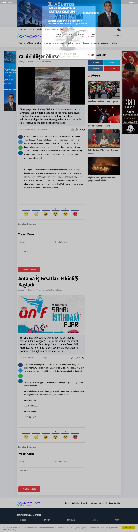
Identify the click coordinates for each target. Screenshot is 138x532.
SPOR (78, 43)
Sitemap (94, 503)
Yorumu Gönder (29, 270)
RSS (87, 503)
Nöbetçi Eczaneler (57, 29)
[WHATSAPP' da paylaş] (20, 147)
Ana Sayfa (21, 62)
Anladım (128, 527)
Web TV (31, 29)
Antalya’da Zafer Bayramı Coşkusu (103, 101)
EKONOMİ (47, 43)
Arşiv (111, 503)
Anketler (47, 29)
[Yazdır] (72, 129)
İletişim (117, 503)
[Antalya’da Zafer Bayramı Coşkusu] (104, 90)
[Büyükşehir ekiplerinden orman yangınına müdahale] (104, 166)
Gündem (31, 62)
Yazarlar (39, 29)
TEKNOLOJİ (105, 43)
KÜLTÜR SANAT (59, 43)
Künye (68, 503)
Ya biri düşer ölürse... (44, 62)
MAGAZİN (95, 43)
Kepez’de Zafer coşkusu (99, 126)
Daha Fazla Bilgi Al (11, 529)
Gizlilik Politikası (78, 503)
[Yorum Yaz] (76, 129)
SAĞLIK (70, 43)
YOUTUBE (118, 520)
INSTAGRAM (71, 520)
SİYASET (85, 43)
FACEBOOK (23, 520)
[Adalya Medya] (29, 36)
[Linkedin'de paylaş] (20, 153)
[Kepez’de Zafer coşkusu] (104, 114)
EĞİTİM (30, 43)
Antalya (43, 129)
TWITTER (47, 520)
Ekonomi (31, 290)
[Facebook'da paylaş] (20, 137)
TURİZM (38, 43)
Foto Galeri (22, 29)
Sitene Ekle (103, 503)
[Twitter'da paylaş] (20, 142)
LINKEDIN (95, 520)
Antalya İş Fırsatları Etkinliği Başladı (49, 290)
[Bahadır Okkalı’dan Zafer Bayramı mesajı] (104, 138)
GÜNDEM (21, 43)
